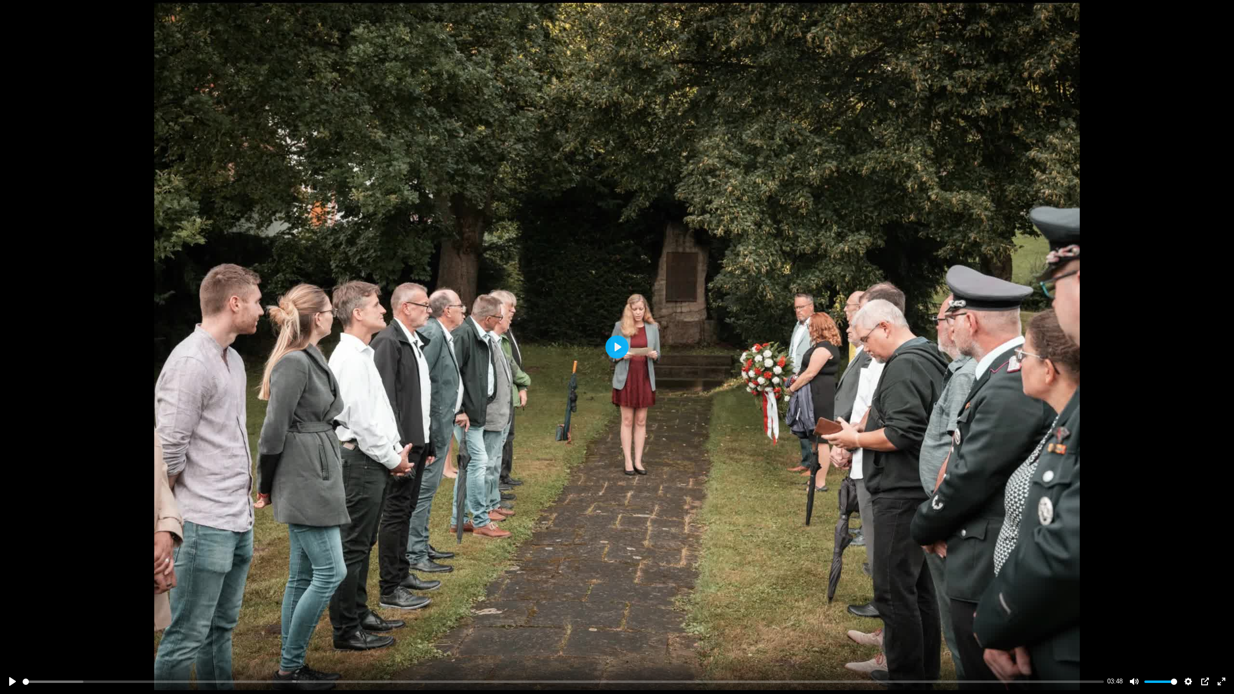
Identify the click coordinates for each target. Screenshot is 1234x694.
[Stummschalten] (1134, 681)
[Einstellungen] (1188, 681)
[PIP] (1205, 681)
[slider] (563, 681)
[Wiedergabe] (12, 681)
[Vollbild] (1221, 681)
